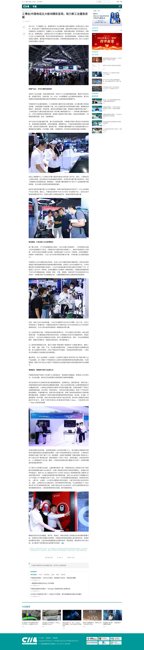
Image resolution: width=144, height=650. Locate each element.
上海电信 (32, 111)
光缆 (61, 392)
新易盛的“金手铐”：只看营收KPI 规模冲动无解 (112, 623)
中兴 (58, 325)
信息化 (55, 340)
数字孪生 (38, 96)
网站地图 (55, 638)
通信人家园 (28, 1)
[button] (120, 30)
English (34, 1)
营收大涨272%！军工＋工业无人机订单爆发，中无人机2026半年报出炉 (72, 624)
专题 (34, 6)
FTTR (42, 247)
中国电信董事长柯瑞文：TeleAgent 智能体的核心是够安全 (50, 589)
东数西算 (46, 106)
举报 (121, 1)
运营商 (45, 114)
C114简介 (41, 638)
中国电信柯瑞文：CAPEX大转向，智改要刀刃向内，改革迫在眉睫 (53, 578)
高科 (82, 34)
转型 (52, 36)
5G (51, 96)
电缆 (61, 395)
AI (34, 179)
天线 (46, 392)
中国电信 (32, 31)
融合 (85, 106)
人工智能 (44, 177)
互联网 (67, 94)
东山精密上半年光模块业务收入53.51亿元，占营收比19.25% (30, 623)
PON (60, 96)
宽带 (48, 450)
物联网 (86, 337)
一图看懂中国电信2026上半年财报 (42, 583)
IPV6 (55, 96)
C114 (23, 1)
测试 (38, 182)
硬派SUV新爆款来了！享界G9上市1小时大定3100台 (92, 623)
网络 (70, 114)
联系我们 (48, 638)
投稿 (118, 1)
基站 (72, 390)
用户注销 (67, 644)
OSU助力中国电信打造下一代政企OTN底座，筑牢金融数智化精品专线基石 (56, 594)
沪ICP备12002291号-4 (72, 641)
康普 (73, 322)
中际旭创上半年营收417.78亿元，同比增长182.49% (51, 623)
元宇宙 (32, 352)
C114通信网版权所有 (44, 644)
